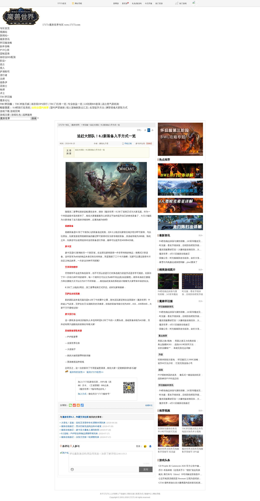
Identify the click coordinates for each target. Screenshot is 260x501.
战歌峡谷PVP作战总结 (168, 378)
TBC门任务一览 (57, 104)
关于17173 (104, 494)
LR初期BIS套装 (92, 104)
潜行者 (3, 75)
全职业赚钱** (164, 348)
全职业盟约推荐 (40, 107)
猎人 (2, 68)
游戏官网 (15, 111)
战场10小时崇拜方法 (184, 344)
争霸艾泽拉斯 (82, 417)
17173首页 (61, 3)
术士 (2, 93)
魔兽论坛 (5, 100)
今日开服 (148, 3)
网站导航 (78, 3)
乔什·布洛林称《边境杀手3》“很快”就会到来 (179, 470)
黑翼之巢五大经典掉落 (185, 341)
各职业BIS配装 (8, 57)
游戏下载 (5, 111)
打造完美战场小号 (184, 363)
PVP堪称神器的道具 (167, 375)
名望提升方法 (97, 107)
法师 (2, 78)
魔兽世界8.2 (68, 417)
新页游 (124, 3)
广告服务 (122, 494)
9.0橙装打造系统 (21, 107)
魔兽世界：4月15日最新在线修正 (174, 254)
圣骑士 (3, 86)
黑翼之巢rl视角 (165, 341)
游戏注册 (5, 115)
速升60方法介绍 (165, 363)
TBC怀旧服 (6, 96)
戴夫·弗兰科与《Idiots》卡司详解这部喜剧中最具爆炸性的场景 (188, 474)
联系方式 (139, 494)
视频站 (3, 32)
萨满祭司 (5, 71)
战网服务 (27, 115)
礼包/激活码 (137, 3)
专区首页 (5, 28)
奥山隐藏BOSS (165, 344)
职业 (3, 60)
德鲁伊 (3, 82)
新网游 (116, 3)
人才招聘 (113, 494)
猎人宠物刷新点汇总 (77, 107)
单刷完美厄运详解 (181, 348)
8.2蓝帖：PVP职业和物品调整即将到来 (79, 433)
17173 (61, 125)
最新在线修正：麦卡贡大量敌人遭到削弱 (80, 430)
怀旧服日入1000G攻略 (188, 360)
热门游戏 (183, 3)
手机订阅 (128, 143)
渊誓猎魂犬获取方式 (116, 107)
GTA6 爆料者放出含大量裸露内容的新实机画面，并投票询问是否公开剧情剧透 (195, 483)
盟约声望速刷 (57, 107)
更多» (200, 235)
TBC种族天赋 (22, 104)
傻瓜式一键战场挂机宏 (190, 375)
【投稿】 (149, 143)
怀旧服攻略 (6, 42)
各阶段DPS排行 (39, 104)
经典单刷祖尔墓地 (166, 360)
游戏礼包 (16, 115)
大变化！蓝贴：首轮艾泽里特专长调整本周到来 (83, 422)
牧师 (2, 89)
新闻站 (4, 35)
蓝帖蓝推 (5, 53)
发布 (145, 469)
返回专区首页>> (77, 372)
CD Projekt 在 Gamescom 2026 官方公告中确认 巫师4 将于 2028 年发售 (191, 466)
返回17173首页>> (95, 372)
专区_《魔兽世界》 (73, 125)
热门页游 (159, 3)
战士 (2, 64)
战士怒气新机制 (110, 104)
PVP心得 (4, 50)
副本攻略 (5, 46)
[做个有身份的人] (145, 446)
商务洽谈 (131, 494)
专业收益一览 (75, 104)
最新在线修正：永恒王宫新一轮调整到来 (80, 437)
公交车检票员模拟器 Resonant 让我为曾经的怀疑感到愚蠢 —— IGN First (192, 478)
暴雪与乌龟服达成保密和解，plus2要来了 (178, 262)
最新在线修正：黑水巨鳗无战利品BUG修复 (81, 426)
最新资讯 (5, 39)
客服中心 (148, 494)
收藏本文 (149, 405)
